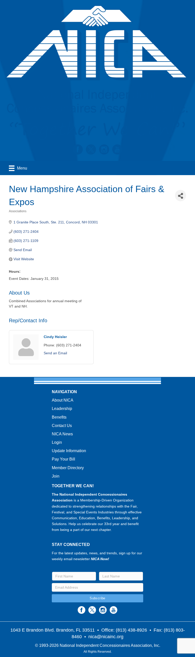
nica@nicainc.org (105, 636)
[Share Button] (180, 195)
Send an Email (55, 353)
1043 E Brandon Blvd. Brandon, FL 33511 (52, 630)
